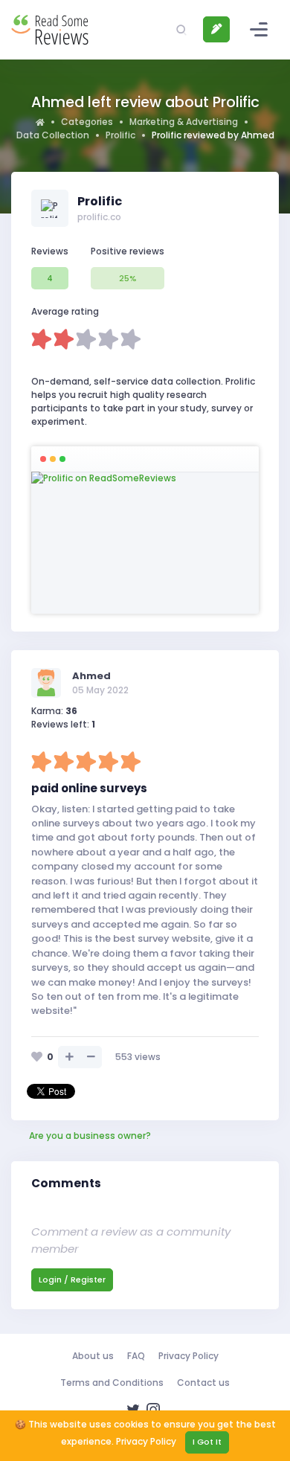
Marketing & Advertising (183, 121)
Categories (87, 121)
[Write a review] (216, 29)
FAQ (136, 1355)
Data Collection (52, 135)
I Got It (207, 1442)
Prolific (120, 135)
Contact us (203, 1382)
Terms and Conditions (112, 1382)
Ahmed (91, 676)
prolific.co (99, 217)
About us (93, 1355)
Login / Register (72, 1279)
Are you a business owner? (90, 1135)
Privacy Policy (188, 1355)
